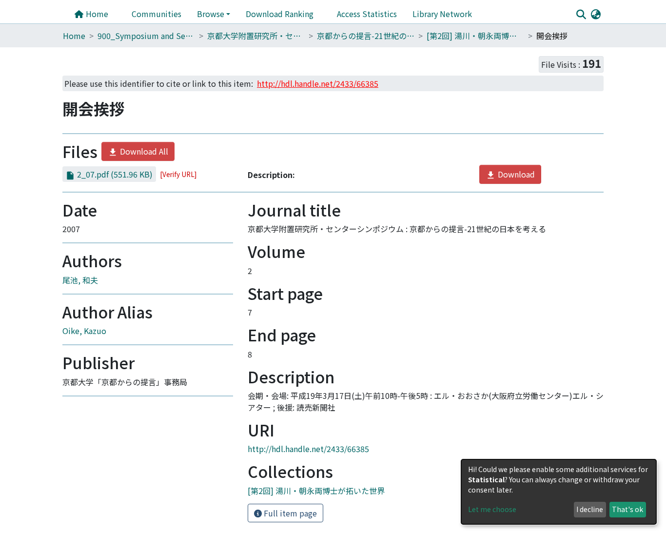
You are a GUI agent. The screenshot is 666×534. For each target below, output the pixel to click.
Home (96, 14)
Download (515, 174)
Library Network (442, 14)
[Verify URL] (178, 174)
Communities (156, 14)
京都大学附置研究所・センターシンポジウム (256, 35)
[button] (596, 14)
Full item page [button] (289, 513)
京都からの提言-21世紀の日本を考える (365, 35)
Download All (143, 151)
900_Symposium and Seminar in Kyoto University (146, 35)
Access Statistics (367, 14)
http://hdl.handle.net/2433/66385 (308, 449)
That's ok (627, 509)
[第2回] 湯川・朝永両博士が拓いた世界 (475, 35)
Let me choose (492, 509)
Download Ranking (279, 14)
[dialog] (558, 491)
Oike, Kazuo (84, 330)
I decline (589, 509)
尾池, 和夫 (80, 280)
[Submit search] (581, 14)
